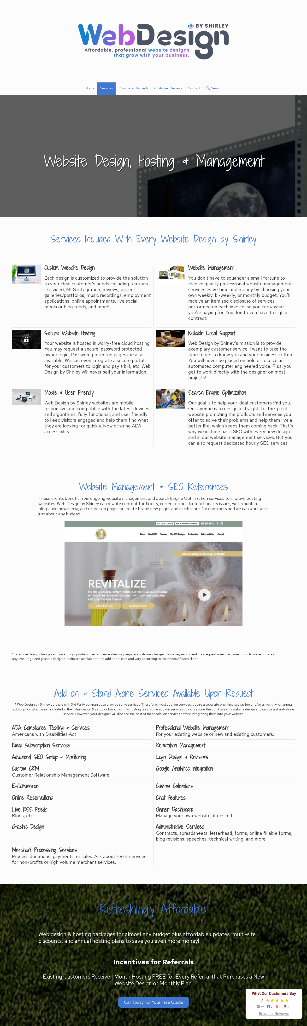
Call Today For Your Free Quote (153, 1002)
